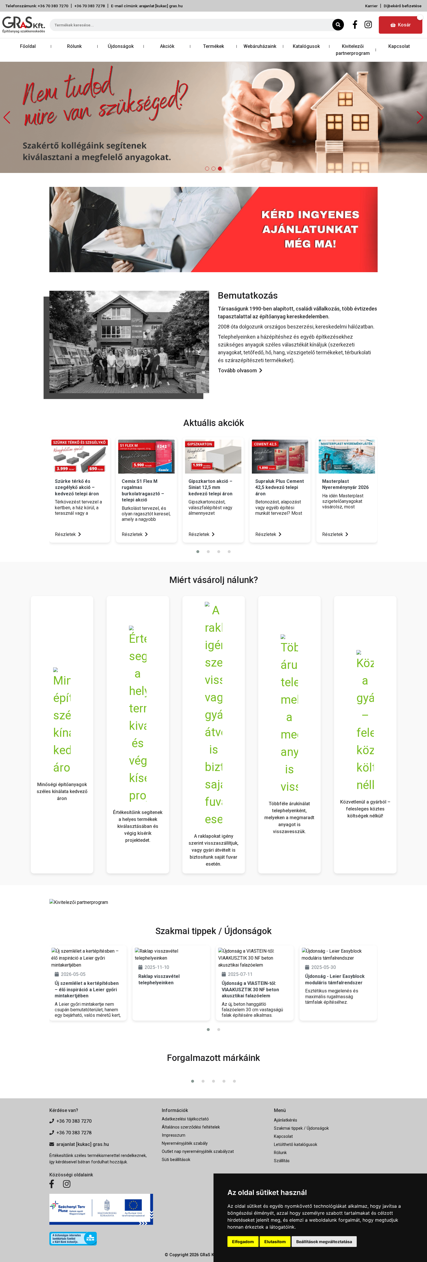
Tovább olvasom (237, 370)
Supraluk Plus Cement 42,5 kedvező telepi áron (279, 488)
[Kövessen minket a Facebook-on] (51, 1184)
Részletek (66, 534)
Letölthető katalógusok (295, 1144)
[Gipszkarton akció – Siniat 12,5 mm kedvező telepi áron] (213, 456)
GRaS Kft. (209, 1254)
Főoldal (28, 46)
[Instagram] (368, 25)
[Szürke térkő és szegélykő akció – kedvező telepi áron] (79, 456)
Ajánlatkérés (285, 1120)
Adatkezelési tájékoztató (185, 1119)
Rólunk (74, 46)
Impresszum (173, 1135)
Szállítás (282, 1160)
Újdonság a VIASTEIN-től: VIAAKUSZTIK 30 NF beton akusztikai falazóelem (250, 990)
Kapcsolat (399, 46)
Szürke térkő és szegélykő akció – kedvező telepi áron (77, 488)
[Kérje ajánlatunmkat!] (213, 229)
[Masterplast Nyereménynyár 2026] (347, 456)
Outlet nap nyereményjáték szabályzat (198, 1151)
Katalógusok (306, 46)
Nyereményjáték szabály (185, 1143)
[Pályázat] (101, 1209)
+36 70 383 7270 (74, 1121)
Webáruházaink (259, 46)
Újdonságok (121, 46)
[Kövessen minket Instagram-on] (67, 1184)
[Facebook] (355, 25)
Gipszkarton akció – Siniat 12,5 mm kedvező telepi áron (210, 488)
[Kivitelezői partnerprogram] (78, 902)
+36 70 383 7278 (89, 5)
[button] (420, 117)
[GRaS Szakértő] (213, 117)
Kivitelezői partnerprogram (353, 50)
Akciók (167, 46)
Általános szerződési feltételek (191, 1127)
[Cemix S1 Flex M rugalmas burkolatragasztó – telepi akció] (146, 456)
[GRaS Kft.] (129, 341)
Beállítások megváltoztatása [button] (324, 1241)
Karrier (371, 5)
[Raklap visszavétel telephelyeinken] (171, 955)
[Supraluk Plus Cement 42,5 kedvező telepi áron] (280, 456)
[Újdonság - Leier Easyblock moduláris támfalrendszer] (338, 955)
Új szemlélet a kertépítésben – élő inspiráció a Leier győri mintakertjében (87, 990)
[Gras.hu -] (23, 25)
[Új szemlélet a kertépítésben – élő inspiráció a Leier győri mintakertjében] (87, 958)
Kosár (404, 25)
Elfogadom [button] (243, 1241)
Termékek (213, 46)
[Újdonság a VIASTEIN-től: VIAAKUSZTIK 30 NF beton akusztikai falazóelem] (254, 958)
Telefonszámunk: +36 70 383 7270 (37, 5)
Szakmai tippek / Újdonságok (301, 1128)
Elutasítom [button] (275, 1241)
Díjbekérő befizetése (402, 5)
